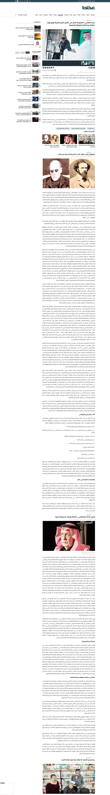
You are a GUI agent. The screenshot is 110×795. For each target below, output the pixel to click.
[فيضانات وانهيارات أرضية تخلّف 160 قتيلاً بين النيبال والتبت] (37, 28)
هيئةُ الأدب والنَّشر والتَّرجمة (63, 128)
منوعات (55, 15)
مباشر (40, 15)
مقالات (50, 15)
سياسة (83, 15)
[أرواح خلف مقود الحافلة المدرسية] (37, 44)
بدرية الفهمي (91, 128)
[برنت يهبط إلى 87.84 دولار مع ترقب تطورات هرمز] (37, 36)
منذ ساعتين (32, 47)
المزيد (36, 15)
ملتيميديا (45, 15)
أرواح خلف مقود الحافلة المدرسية (26, 44)
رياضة (71, 15)
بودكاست (66, 15)
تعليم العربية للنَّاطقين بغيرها (78, 128)
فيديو (74, 15)
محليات (87, 15)
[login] (22, 1)
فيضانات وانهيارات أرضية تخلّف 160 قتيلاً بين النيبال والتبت (25, 28)
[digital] (29, 1)
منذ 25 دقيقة (31, 31)
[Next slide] (44, 44)
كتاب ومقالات (30, 42)
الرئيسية (93, 15)
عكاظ (93, 20)
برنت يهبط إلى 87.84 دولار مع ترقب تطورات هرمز (26, 36)
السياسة (29, 111)
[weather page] (24, 1)
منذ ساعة (32, 39)
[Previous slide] (93, 44)
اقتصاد (78, 15)
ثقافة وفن (60, 15)
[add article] (27, 1)
